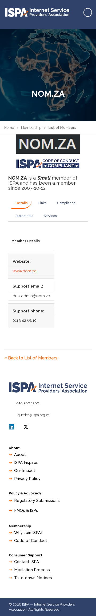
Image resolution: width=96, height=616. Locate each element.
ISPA (26, 426)
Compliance (66, 203)
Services (50, 216)
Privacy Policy (27, 478)
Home (9, 128)
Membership (31, 128)
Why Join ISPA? (28, 532)
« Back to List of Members (30, 358)
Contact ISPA (26, 561)
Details (21, 203)
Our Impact (24, 470)
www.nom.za (25, 271)
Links (42, 203)
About (20, 454)
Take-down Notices (33, 577)
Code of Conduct (30, 540)
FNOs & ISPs (26, 510)
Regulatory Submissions (37, 500)
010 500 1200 (27, 403)
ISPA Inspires (26, 462)
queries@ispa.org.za (34, 415)
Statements (24, 216)
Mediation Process (32, 569)
